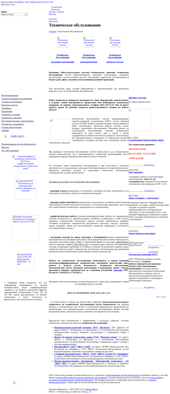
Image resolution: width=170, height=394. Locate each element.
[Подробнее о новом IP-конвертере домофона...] (26, 189)
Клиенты (53, 19)
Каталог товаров (56, 12)
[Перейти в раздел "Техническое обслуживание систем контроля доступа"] (115, 46)
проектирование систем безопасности (123, 375)
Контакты (53, 21)
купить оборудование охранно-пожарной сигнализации (81, 377)
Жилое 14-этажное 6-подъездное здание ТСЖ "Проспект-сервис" (86, 337)
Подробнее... (150, 165)
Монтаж (52, 14)
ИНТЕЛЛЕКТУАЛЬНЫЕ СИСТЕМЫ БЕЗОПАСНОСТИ (27, 2)
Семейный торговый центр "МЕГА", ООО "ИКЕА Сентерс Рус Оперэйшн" (91, 354)
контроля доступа (115, 62)
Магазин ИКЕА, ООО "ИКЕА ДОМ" (72, 347)
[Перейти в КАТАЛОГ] (25, 228)
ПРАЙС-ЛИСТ (17, 136)
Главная (52, 31)
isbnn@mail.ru (91, 389)
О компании (56, 7)
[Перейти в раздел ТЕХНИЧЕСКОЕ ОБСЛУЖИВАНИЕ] (140, 130)
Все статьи (161, 297)
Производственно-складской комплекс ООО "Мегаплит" (82, 327)
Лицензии (55, 9)
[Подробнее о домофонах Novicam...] (25, 164)
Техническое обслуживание (89, 56)
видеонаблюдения (88, 62)
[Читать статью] (25, 261)
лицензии (117, 270)
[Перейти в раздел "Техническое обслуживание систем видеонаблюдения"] (88, 46)
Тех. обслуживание (57, 16)
